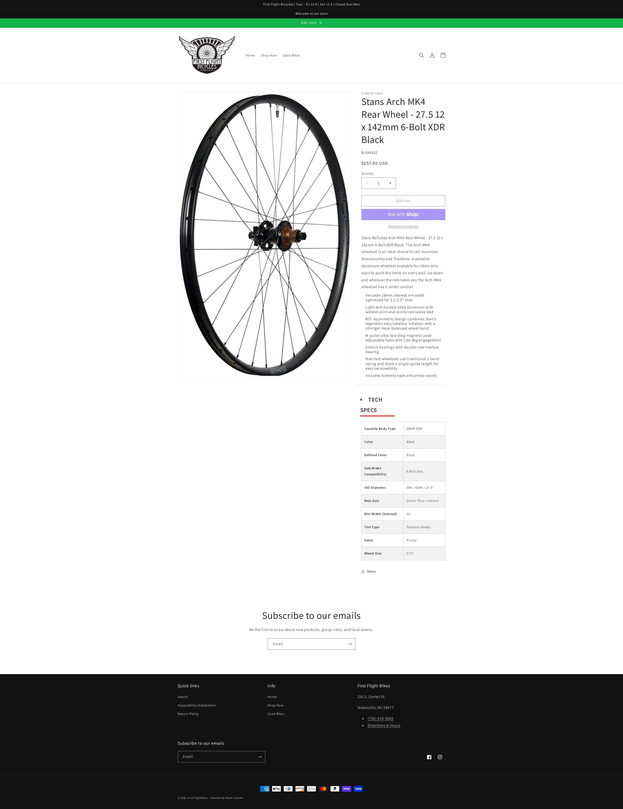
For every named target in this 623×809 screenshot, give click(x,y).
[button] (421, 55)
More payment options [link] (403, 226)
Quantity (367, 173)
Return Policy (188, 714)
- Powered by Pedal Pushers (226, 798)
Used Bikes (275, 714)
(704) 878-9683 (381, 718)
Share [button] (371, 571)
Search (183, 697)
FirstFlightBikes (198, 798)
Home (272, 697)
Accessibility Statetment (197, 705)
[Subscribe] (349, 644)
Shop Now (275, 705)
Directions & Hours (384, 725)
